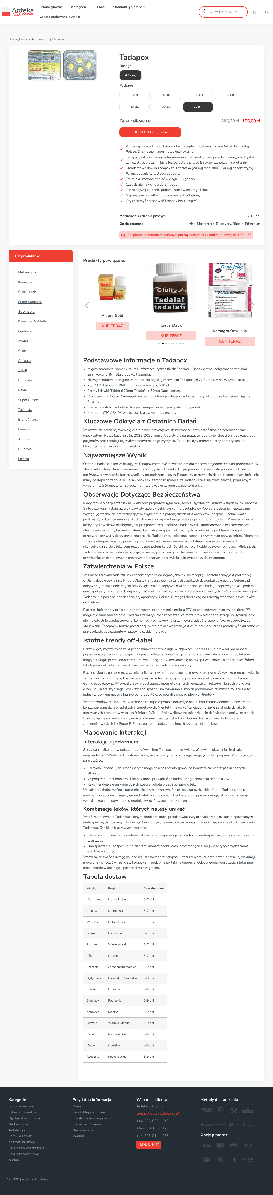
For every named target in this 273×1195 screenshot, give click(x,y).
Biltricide (25, 380)
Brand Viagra (28, 419)
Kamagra (25, 282)
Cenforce (25, 331)
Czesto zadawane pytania (59, 17)
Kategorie (79, 7)
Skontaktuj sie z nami (130, 7)
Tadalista (25, 409)
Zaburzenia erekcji (40, 39)
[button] (112, 326)
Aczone (23, 439)
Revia (22, 390)
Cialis (22, 350)
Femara (24, 429)
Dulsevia (25, 449)
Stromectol (26, 311)
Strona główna (51, 7)
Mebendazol (27, 272)
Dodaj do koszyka (150, 132)
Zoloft (22, 370)
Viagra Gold (112, 315)
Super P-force (28, 400)
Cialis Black (27, 292)
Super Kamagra (30, 301)
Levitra (23, 458)
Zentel (23, 341)
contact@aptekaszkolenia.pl (157, 1113)
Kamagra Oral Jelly (32, 321)
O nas (100, 7)
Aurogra (24, 360)
